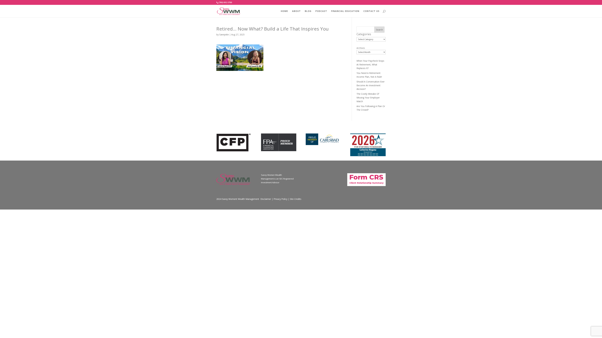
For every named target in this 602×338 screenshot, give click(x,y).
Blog (308, 11)
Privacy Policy (280, 198)
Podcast (321, 11)
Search (379, 29)
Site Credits (295, 198)
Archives (360, 47)
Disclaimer (265, 198)
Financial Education (345, 11)
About (296, 11)
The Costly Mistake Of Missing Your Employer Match (368, 97)
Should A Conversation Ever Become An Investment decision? (370, 85)
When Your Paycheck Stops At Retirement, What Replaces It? (370, 64)
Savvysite (224, 34)
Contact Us (371, 11)
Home (284, 11)
